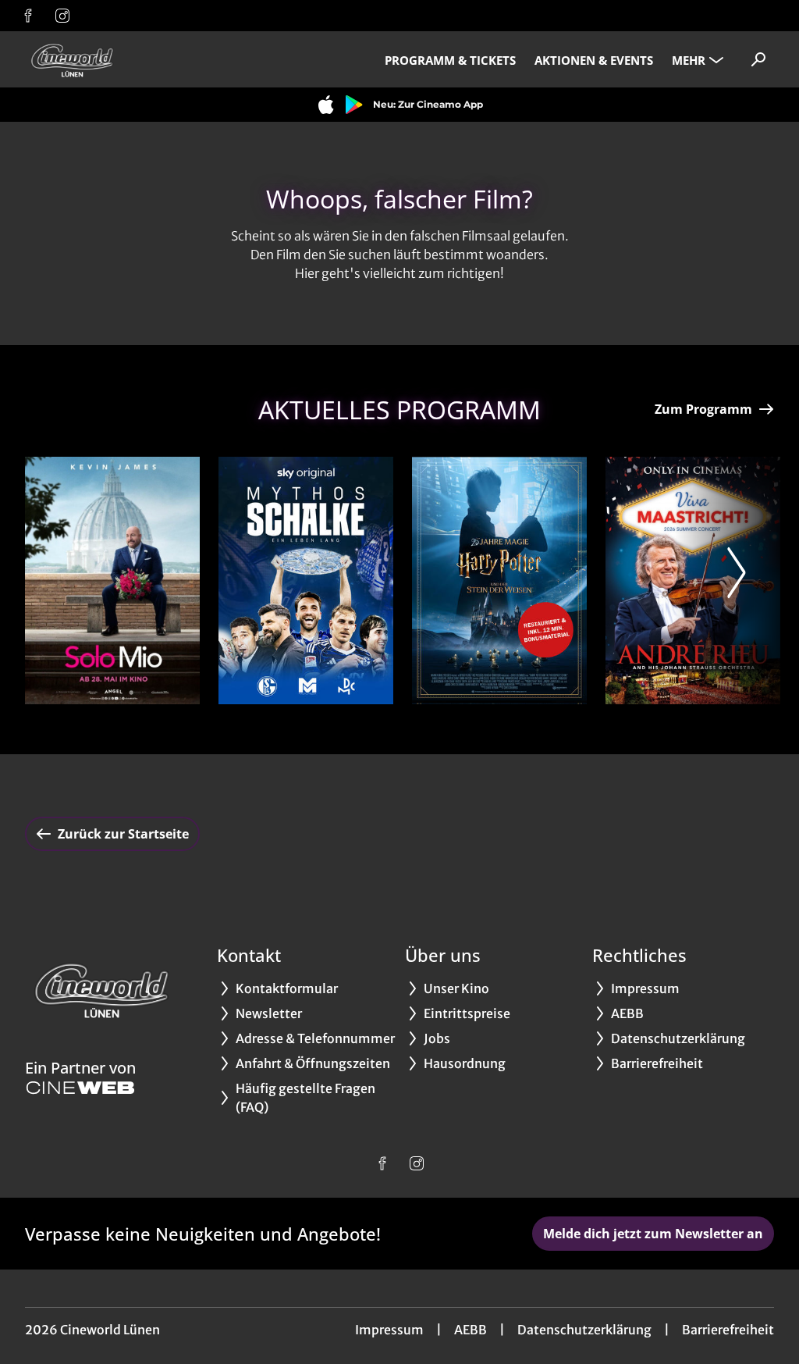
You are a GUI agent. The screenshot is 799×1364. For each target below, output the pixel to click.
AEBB (470, 1329)
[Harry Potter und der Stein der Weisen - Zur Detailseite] (499, 580)
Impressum (389, 1329)
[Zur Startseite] (134, 59)
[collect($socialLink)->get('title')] (28, 15)
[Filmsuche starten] (758, 59)
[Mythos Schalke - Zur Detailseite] (305, 580)
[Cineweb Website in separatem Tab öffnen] (80, 1088)
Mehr (688, 60)
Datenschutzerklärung (584, 1329)
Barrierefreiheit (728, 1329)
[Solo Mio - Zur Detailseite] (112, 580)
